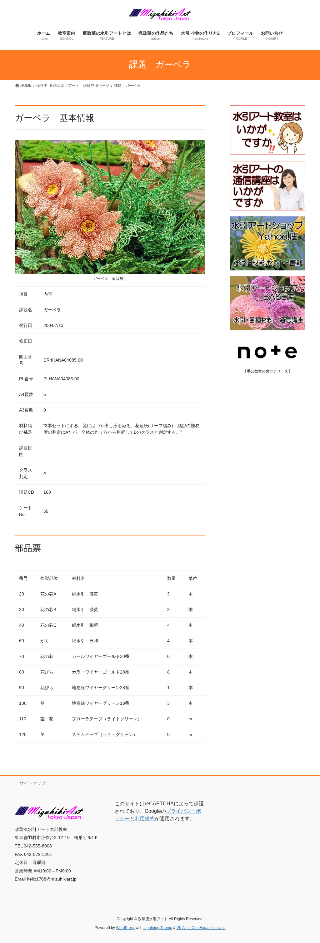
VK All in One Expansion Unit (201, 928)
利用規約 (145, 818)
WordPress (125, 928)
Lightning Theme (157, 928)
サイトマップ (32, 783)
